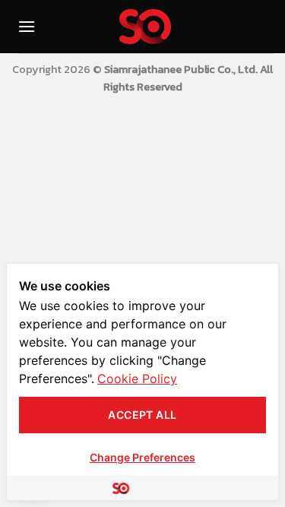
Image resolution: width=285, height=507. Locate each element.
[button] (26, 26)
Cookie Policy (137, 378)
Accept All (142, 414)
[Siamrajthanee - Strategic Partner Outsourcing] (145, 27)
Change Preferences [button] (142, 457)
